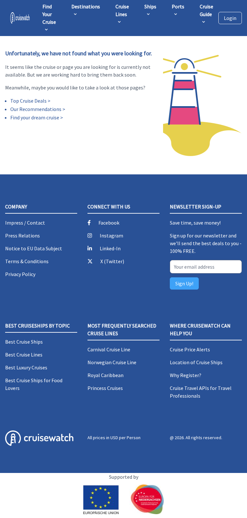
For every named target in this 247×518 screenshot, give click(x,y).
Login (230, 18)
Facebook (108, 222)
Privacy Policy (20, 274)
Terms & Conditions (27, 261)
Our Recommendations (35, 109)
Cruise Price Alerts (190, 349)
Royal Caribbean (105, 375)
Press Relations (22, 235)
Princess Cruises (105, 388)
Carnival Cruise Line (108, 349)
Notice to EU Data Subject (33, 248)
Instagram (111, 235)
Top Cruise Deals (28, 100)
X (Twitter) (112, 261)
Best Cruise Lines (23, 354)
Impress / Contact (25, 222)
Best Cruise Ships (24, 341)
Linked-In (110, 248)
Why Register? (185, 375)
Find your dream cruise (34, 117)
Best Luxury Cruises (26, 367)
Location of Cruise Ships (196, 362)
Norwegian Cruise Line (111, 362)
